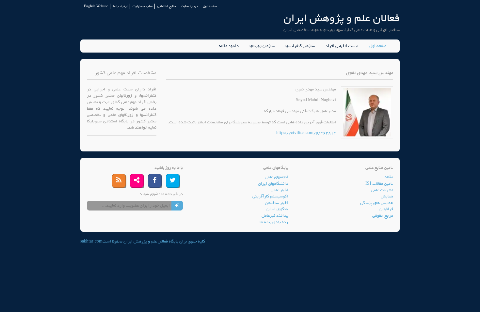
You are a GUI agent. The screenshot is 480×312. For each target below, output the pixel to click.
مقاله (389, 177)
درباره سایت (189, 6)
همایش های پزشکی (376, 202)
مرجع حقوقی (382, 215)
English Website (96, 6)
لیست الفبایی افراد (342, 46)
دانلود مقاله (229, 46)
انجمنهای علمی (276, 177)
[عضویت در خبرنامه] (177, 206)
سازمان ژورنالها (262, 46)
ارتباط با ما (120, 6)
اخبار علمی (279, 190)
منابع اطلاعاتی (166, 6)
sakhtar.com (91, 241)
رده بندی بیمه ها (274, 222)
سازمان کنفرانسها (300, 46)
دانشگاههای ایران (273, 183)
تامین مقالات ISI (379, 183)
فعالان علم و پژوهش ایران (341, 18)
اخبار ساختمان (276, 202)
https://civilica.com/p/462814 (306, 133)
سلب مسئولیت (142, 6)
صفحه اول (210, 6)
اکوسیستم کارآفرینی (270, 196)
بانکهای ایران (277, 209)
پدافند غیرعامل (275, 215)
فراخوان (386, 209)
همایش (387, 196)
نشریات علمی (382, 190)
